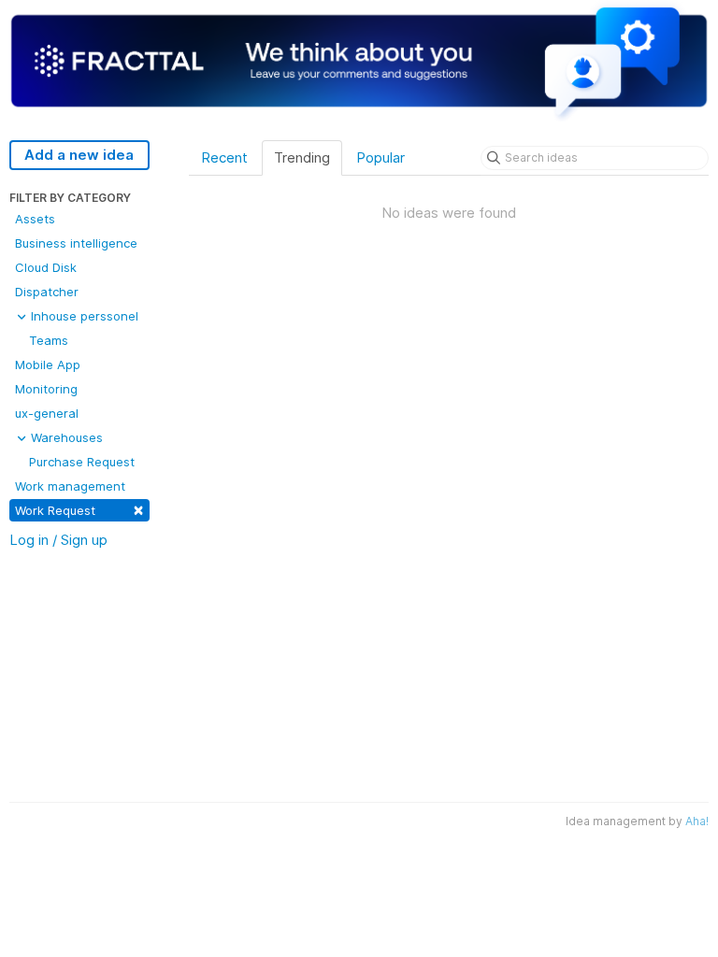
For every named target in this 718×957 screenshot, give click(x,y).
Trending (302, 157)
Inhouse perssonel (82, 315)
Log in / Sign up (58, 540)
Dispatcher (47, 291)
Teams (48, 340)
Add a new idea (79, 155)
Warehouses (65, 437)
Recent (224, 157)
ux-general (47, 413)
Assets (35, 218)
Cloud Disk (46, 267)
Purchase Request (82, 461)
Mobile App (47, 364)
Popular (380, 157)
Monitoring (46, 388)
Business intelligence (76, 243)
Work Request (79, 509)
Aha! (697, 821)
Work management (70, 485)
